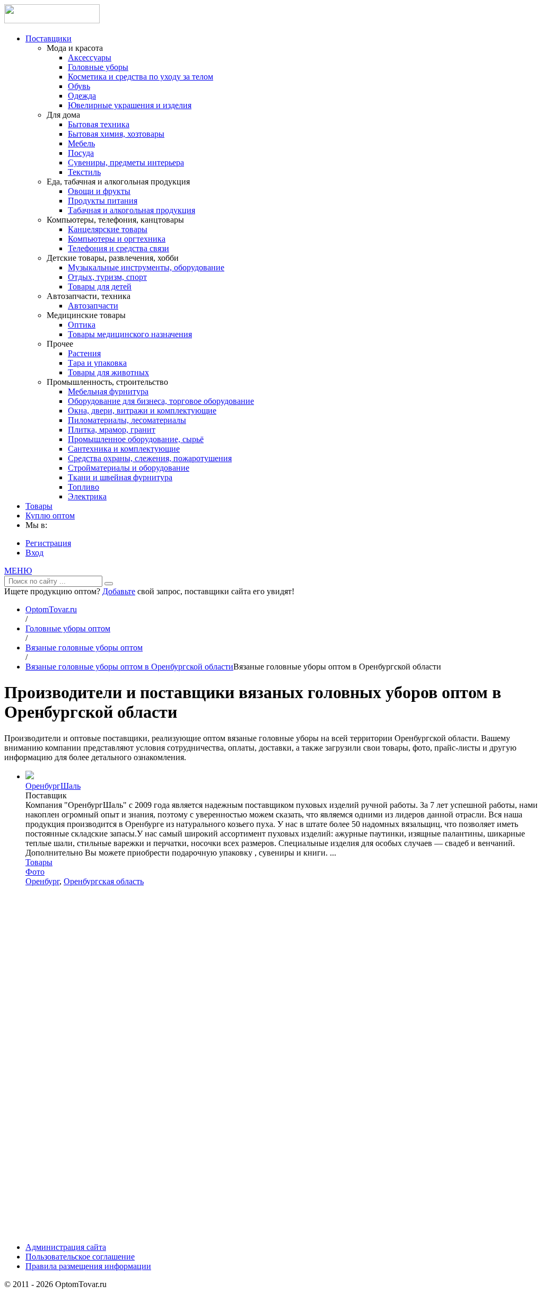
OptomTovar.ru (51, 609)
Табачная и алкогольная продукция (131, 210)
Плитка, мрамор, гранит (111, 429)
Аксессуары (89, 57)
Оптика (81, 324)
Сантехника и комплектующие (124, 448)
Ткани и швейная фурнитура (120, 477)
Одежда (82, 95)
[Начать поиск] (108, 583)
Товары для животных (108, 372)
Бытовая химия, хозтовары (116, 133)
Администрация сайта (65, 1247)
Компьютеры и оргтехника (116, 238)
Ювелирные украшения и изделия (129, 105)
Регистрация (48, 543)
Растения (84, 353)
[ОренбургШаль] (29, 776)
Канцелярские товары (107, 229)
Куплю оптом (50, 515)
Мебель (81, 143)
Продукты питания (102, 200)
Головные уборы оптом (67, 628)
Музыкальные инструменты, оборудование (146, 267)
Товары (38, 505)
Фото (35, 871)
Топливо (83, 486)
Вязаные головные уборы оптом (84, 647)
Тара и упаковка (97, 362)
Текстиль (84, 172)
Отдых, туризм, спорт (107, 276)
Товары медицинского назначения (130, 334)
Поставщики (48, 38)
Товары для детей (100, 286)
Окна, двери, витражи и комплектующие (142, 410)
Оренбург (42, 881)
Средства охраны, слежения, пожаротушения (150, 458)
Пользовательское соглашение (80, 1256)
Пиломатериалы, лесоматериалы (127, 420)
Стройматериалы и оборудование (128, 467)
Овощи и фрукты (99, 191)
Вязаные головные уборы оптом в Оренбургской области (129, 666)
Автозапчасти (93, 305)
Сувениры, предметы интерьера (126, 162)
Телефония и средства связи (118, 248)
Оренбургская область (104, 881)
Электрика (87, 496)
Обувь (79, 86)
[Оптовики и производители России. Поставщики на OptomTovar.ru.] (52, 20)
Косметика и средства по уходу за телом (140, 76)
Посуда (81, 152)
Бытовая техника (98, 124)
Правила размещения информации (88, 1266)
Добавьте (118, 591)
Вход (34, 552)
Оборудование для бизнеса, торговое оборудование (161, 401)
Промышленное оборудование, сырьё (136, 439)
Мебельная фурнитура (108, 391)
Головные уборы (98, 67)
